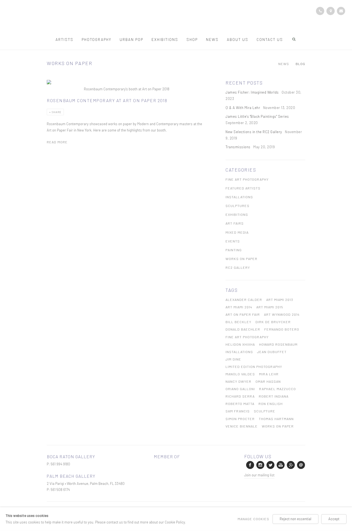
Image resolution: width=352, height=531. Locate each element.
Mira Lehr (269, 374)
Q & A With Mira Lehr (243, 107)
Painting (234, 250)
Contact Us (270, 39)
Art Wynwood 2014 (281, 314)
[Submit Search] (294, 39)
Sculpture (264, 411)
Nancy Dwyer (238, 381)
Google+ (290, 464)
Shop (192, 39)
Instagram (259, 464)
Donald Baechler (243, 329)
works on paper (278, 426)
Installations (239, 197)
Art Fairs (235, 223)
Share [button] (56, 112)
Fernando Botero (281, 329)
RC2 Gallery (238, 267)
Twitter (270, 464)
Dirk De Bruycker (273, 322)
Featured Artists (243, 188)
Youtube (280, 464)
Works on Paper (241, 258)
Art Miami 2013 (279, 299)
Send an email (300, 464)
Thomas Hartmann (276, 419)
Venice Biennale (242, 426)
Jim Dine (233, 359)
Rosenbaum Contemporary (176, 18)
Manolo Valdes (240, 374)
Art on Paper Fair (243, 314)
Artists (64, 39)
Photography (96, 39)
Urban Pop (131, 39)
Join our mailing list (259, 475)
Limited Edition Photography (254, 366)
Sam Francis (238, 411)
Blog (300, 64)
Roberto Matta (240, 403)
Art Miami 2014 (239, 307)
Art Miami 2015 (269, 307)
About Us (237, 39)
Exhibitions (165, 39)
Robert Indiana (273, 396)
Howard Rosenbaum (278, 344)
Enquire (341, 11)
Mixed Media (237, 232)
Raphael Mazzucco (277, 389)
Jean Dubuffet (272, 352)
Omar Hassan (268, 381)
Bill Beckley (238, 322)
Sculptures (237, 205)
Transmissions (238, 147)
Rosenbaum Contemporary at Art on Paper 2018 (107, 100)
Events (233, 241)
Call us (320, 11)
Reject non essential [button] (295, 519)
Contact (330, 11)
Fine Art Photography (247, 179)
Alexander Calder (244, 299)
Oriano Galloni (240, 389)
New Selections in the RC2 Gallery (254, 132)
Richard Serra (240, 396)
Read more (57, 142)
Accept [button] (333, 519)
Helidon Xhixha (240, 344)
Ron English (270, 403)
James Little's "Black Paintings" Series (258, 116)
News (212, 39)
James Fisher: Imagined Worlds (253, 92)
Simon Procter (240, 419)
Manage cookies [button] (253, 519)
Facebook (249, 464)
